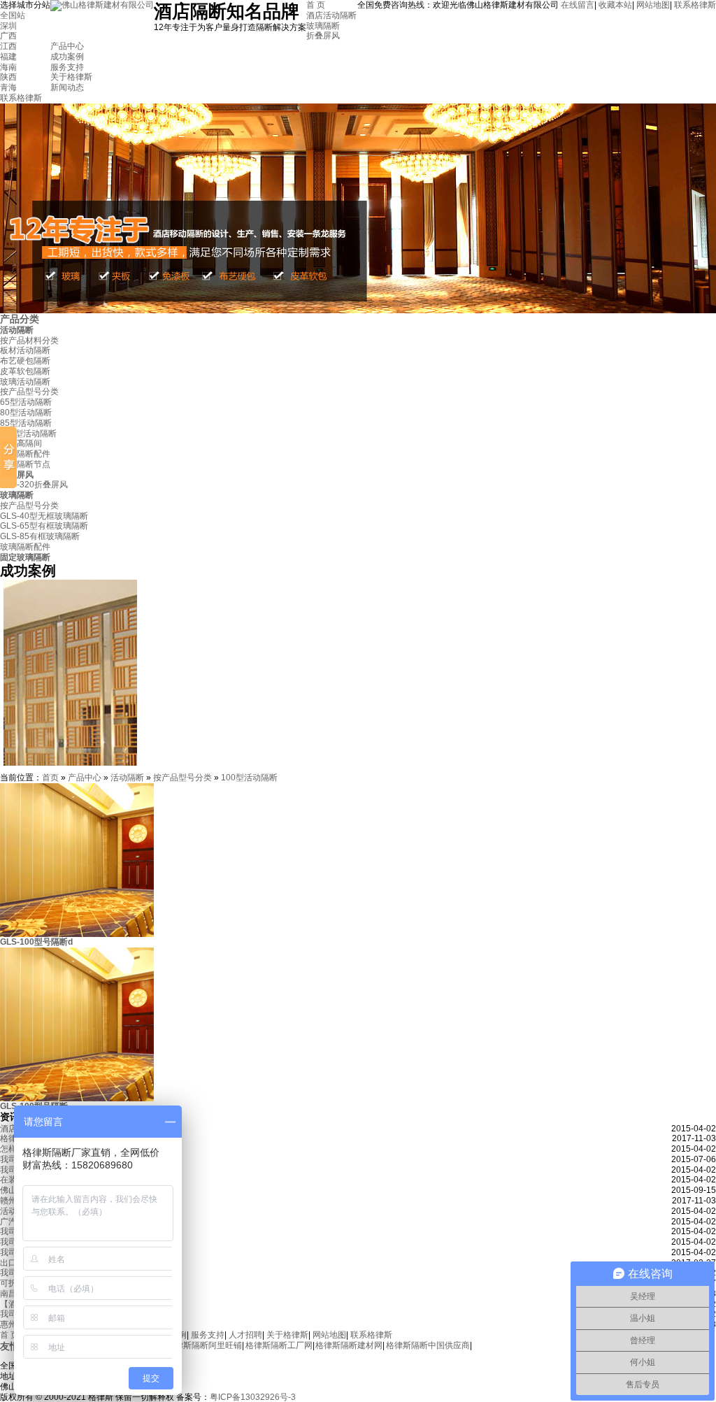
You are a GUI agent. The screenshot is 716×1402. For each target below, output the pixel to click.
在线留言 (577, 5)
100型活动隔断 (28, 433)
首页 (50, 777)
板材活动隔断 (25, 350)
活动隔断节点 (25, 464)
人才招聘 (245, 1335)
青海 (8, 87)
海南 (8, 67)
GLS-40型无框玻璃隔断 (44, 516)
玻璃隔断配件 (25, 547)
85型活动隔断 (26, 423)
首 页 (315, 5)
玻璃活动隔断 (25, 382)
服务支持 (67, 67)
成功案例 (67, 57)
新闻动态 (67, 87)
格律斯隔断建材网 (348, 1345)
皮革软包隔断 (25, 371)
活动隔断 (17, 330)
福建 (8, 57)
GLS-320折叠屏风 (34, 484)
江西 (8, 46)
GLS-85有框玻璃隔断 (40, 536)
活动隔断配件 (25, 454)
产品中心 (67, 46)
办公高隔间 (21, 443)
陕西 (8, 77)
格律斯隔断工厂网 (279, 1345)
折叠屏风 (323, 36)
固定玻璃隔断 (25, 557)
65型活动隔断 (26, 402)
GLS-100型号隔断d (36, 942)
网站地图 (653, 5)
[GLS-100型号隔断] (77, 1098)
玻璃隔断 (323, 26)
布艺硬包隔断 (25, 361)
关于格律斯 (71, 77)
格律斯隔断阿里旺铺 (204, 1345)
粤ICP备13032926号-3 (253, 1397)
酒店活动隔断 (331, 15)
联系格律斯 (695, 5)
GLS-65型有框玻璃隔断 (44, 526)
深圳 (8, 26)
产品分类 (19, 318)
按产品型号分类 (29, 391)
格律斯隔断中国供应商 (428, 1345)
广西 (8, 36)
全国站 (12, 15)
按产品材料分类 (29, 340)
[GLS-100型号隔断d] (77, 934)
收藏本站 (615, 5)
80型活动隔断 (26, 412)
